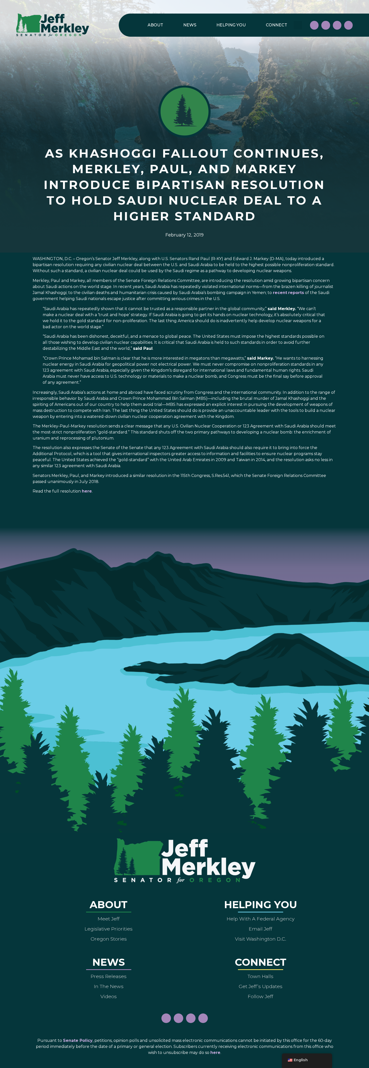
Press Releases (109, 976)
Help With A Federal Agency (260, 918)
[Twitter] (348, 25)
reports (296, 292)
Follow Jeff (260, 996)
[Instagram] (325, 25)
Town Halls (260, 976)
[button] (298, 25)
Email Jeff (260, 928)
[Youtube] (337, 25)
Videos (108, 996)
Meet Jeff (108, 918)
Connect (276, 25)
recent (280, 292)
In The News (109, 986)
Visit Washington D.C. (260, 938)
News (189, 25)
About (155, 25)
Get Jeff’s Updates (260, 986)
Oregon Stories (109, 938)
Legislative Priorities (109, 928)
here (87, 491)
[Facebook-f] (314, 25)
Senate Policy (78, 1040)
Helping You (231, 25)
